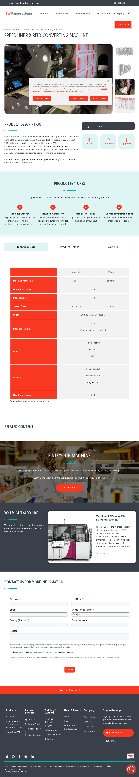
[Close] (108, 81)
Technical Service (33, 724)
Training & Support (82, 13)
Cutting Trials (51, 730)
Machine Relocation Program (50, 722)
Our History (89, 717)
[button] (131, 769)
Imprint (61, 766)
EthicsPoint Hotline (14, 769)
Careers (87, 721)
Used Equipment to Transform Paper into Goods (14, 724)
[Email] (6, 756)
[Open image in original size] (19, 13)
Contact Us (123, 24)
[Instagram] (13, 756)
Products (45, 13)
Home (7, 29)
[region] (70, 91)
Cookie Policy (52, 766)
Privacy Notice (10, 766)
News (67, 716)
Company (119, 13)
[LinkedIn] (32, 756)
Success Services (53, 734)
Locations (88, 726)
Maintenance (108, 143)
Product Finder (68, 690)
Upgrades (126, 143)
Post (66, 721)
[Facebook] (19, 756)
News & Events (102, 13)
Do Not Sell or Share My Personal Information (94, 766)
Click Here (69, 487)
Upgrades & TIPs (13, 732)
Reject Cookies (78, 98)
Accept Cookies (99, 98)
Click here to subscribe (114, 734)
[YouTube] (26, 756)
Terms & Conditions (38, 766)
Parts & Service (61, 13)
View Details (102, 553)
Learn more (97, 126)
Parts (89, 143)
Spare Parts (30, 719)
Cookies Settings (41, 98)
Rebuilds (49, 739)
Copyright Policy (24, 766)
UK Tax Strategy (70, 766)
